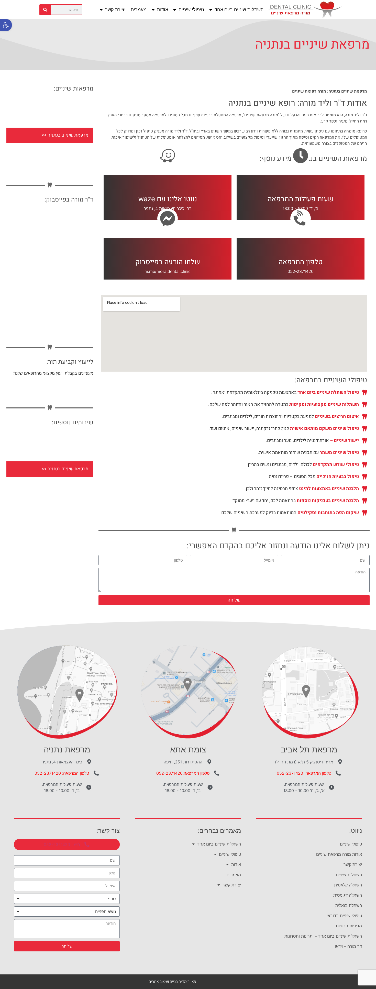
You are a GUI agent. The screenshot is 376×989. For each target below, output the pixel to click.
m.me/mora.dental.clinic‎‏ (168, 271)
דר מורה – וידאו (348, 946)
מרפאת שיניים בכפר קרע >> (62, 165)
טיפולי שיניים (191, 9)
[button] (6, 25)
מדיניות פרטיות (349, 925)
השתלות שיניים (349, 874)
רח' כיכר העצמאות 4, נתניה (167, 208)
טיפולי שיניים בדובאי (344, 915)
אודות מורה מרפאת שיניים (339, 854)
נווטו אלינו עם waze (167, 199)
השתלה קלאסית (348, 884)
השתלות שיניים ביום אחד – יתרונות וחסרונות (323, 936)
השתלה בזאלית (348, 905)
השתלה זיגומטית (347, 895)
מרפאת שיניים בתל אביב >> (62, 119)
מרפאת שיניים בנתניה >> (64, 135)
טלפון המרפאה (301, 262)
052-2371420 (300, 271)
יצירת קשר (115, 9)
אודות (162, 9)
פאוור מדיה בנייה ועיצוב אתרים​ (172, 981)
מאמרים (139, 9)
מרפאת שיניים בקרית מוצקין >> (59, 150)
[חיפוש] (45, 10)
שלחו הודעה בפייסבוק (167, 262)
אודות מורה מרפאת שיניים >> (60, 104)
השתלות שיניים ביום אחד (239, 9)
